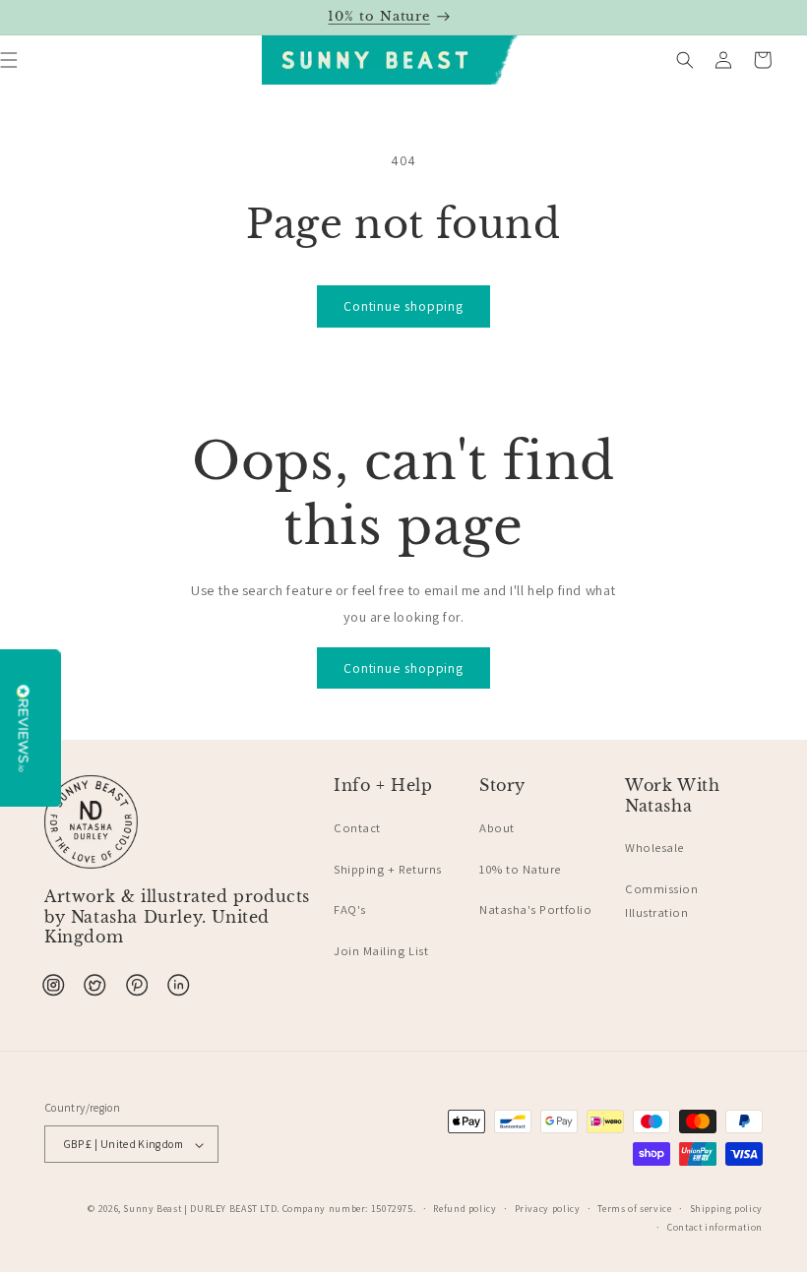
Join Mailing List (381, 950)
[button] (685, 60)
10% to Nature (520, 869)
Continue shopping (403, 306)
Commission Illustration (661, 900)
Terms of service (634, 1208)
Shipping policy (726, 1208)
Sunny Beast (152, 1208)
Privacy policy (548, 1208)
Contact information (715, 1227)
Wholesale (654, 847)
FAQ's (350, 909)
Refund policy (464, 1208)
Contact (357, 827)
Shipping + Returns (388, 869)
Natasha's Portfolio (535, 909)
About (497, 827)
